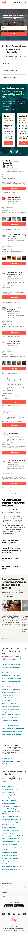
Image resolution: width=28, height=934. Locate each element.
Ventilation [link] (9, 7)
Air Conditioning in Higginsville (10, 858)
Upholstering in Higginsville (9, 852)
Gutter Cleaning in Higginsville (10, 838)
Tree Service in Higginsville (9, 789)
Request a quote (9, 143)
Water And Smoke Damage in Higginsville (13, 847)
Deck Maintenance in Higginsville (11, 806)
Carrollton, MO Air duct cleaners (11, 698)
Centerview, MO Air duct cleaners (11, 684)
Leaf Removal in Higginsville (10, 816)
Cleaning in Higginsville (8, 803)
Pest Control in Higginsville (9, 800)
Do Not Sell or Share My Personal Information (14, 928)
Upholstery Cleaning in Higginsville (12, 869)
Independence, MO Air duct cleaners (12, 731)
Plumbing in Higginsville (8, 792)
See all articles (8, 596)
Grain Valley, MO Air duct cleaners (11, 714)
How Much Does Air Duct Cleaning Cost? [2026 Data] (11, 617)
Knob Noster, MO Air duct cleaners (11, 687)
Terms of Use (10, 924)
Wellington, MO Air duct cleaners (11, 675)
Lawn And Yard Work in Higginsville (12, 822)
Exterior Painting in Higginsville (10, 830)
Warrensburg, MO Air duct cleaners (11, 678)
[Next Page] (25, 491)
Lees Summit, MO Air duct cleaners (11, 726)
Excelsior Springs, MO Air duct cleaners (13, 728)
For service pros (6, 888)
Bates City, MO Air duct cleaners (11, 681)
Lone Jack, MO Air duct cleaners (11, 701)
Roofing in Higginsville (8, 786)
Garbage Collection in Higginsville (11, 819)
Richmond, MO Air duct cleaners (11, 692)
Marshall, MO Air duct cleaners (10, 717)
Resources (4, 892)
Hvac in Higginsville (7, 758)
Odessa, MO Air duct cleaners (10, 673)
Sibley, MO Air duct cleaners (10, 695)
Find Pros (14, 34)
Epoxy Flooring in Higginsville (10, 864)
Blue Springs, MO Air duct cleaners (11, 712)
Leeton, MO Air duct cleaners (10, 720)
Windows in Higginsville (8, 833)
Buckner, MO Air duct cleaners (10, 709)
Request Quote (14, 188)
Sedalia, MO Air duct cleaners (10, 737)
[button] (4, 219)
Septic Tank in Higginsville (9, 855)
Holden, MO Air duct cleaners (10, 703)
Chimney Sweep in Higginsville (10, 841)
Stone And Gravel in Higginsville (11, 809)
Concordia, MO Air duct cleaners (11, 664)
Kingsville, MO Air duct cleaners (11, 706)
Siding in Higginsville (8, 861)
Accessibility (13, 926)
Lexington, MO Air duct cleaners (11, 667)
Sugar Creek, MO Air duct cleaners (11, 734)
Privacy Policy (18, 924)
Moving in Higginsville (8, 850)
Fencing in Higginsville (8, 798)
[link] (5, 137)
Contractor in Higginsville (9, 825)
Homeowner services (7, 883)
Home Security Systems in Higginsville (12, 836)
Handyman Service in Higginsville (11, 866)
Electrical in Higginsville (8, 795)
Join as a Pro (17, 2)
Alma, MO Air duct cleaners (9, 670)
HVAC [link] (3, 7)
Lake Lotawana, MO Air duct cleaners (12, 723)
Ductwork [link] (15, 7)
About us (4, 896)
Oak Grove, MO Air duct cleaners (11, 689)
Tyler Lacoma (6, 613)
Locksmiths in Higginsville (9, 844)
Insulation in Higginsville (9, 827)
